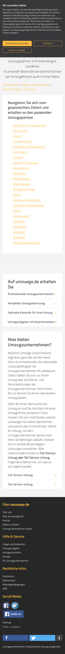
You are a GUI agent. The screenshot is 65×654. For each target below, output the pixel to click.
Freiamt (18, 157)
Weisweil (19, 237)
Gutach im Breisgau (25, 162)
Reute (17, 194)
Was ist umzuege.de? (13, 516)
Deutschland (11, 84)
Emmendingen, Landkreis (19, 89)
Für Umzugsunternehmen (15, 560)
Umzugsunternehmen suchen (17, 528)
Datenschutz (9, 580)
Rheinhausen (21, 184)
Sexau (17, 210)
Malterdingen (21, 178)
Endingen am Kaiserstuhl (29, 146)
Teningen (19, 221)
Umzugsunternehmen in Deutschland (21, 646)
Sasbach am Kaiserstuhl (28, 205)
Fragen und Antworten (14, 544)
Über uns (7, 512)
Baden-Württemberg (35, 84)
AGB (5, 588)
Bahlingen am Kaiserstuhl (29, 125)
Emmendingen (22, 141)
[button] (15, 638)
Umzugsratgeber (11, 548)
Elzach (17, 136)
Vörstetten (20, 226)
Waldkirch (19, 232)
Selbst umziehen (11, 524)
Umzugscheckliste (12, 552)
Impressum (8, 576)
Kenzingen (20, 173)
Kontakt (7, 556)
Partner (6, 520)
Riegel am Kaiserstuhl (27, 200)
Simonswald (21, 216)
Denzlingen (20, 130)
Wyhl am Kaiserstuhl (26, 242)
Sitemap (7, 622)
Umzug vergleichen (50, 646)
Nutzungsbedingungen (14, 584)
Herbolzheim (21, 168)
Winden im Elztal (24, 189)
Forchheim (20, 152)
